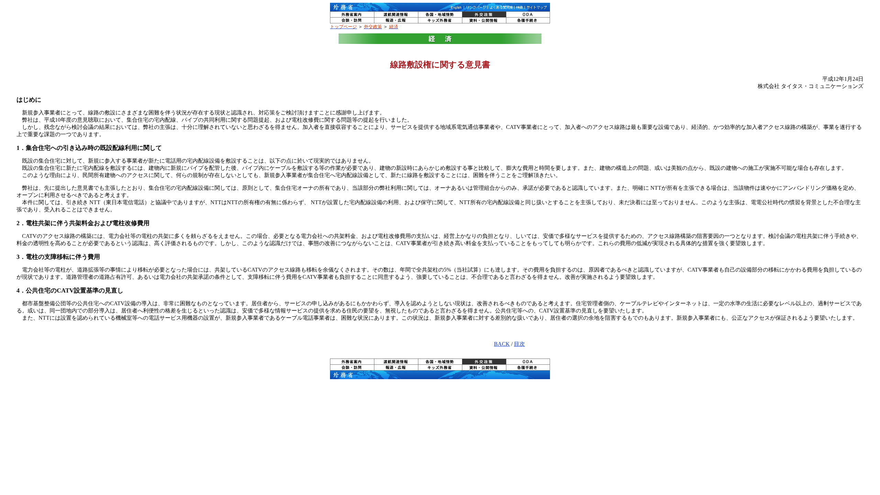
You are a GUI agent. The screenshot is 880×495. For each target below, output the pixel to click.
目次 (519, 344)
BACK (502, 344)
